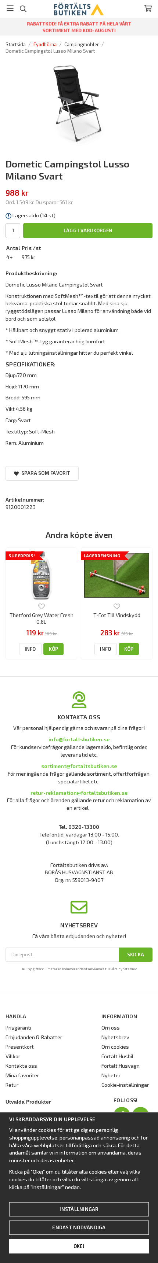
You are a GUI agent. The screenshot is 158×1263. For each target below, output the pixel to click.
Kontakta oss (21, 1066)
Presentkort (20, 1047)
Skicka (135, 954)
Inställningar (79, 1209)
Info (30, 649)
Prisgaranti (18, 1027)
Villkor (13, 1056)
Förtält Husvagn (120, 1066)
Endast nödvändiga (78, 1227)
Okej (79, 1246)
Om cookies (115, 1047)
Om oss (110, 1027)
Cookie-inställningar (125, 1085)
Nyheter (111, 1075)
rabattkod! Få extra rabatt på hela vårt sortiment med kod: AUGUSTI (79, 27)
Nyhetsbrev (115, 1037)
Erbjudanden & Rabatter (34, 1037)
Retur (12, 1085)
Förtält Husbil (117, 1056)
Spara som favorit (44, 473)
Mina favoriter (22, 1075)
